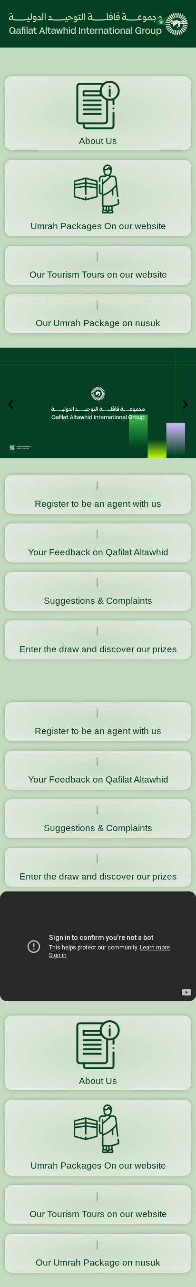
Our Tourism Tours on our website (98, 275)
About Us (98, 141)
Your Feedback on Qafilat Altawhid (98, 552)
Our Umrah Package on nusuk (98, 323)
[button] (11, 404)
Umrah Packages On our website (98, 226)
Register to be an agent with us (98, 504)
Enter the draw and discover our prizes (98, 649)
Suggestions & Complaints (98, 601)
